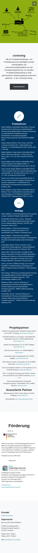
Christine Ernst (6, 485)
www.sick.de (19, 352)
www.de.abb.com (22, 395)
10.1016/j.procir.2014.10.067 (16, 175)
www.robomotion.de (22, 358)
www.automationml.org (25, 399)
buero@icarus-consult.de (12, 539)
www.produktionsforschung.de (10, 487)
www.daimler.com (19, 347)
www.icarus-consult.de (27, 333)
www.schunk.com (19, 341)
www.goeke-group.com (23, 364)
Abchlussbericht (19, 86)
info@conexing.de (7, 515)
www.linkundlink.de (25, 370)
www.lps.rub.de (22, 385)
